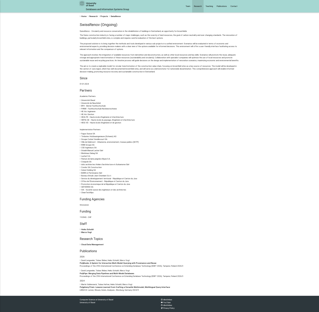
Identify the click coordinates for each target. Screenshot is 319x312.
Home (84, 16)
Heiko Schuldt (87, 229)
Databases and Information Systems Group (107, 9)
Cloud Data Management (92, 244)
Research (198, 6)
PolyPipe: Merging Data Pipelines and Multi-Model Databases (107, 273)
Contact (234, 6)
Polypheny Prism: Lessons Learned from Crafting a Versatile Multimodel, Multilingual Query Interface (125, 287)
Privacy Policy (168, 308)
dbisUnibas (167, 299)
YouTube (167, 302)
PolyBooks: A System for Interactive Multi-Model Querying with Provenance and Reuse (118, 263)
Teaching (209, 6)
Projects (104, 16)
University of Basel (87, 302)
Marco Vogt (86, 232)
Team (188, 6)
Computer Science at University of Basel (96, 299)
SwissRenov (116, 16)
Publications (222, 6)
